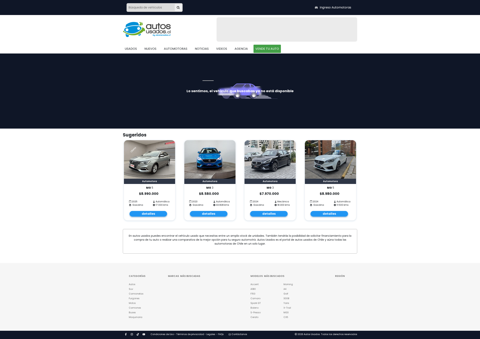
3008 (286, 298)
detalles (148, 214)
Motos (132, 303)
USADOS (131, 49)
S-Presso (255, 312)
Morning (288, 284)
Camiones (135, 307)
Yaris (286, 303)
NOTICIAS (202, 49)
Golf (286, 293)
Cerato (254, 317)
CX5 (286, 317)
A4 (285, 289)
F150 (252, 293)
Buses (132, 312)
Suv (131, 289)
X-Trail (287, 307)
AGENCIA (241, 49)
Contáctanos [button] (239, 334)
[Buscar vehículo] (178, 7)
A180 (253, 289)
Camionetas (136, 293)
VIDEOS (221, 49)
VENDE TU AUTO (267, 49)
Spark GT (255, 303)
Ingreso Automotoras (335, 7)
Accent (254, 284)
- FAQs (220, 334)
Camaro (255, 298)
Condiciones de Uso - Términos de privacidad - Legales (183, 334)
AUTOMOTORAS (175, 49)
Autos (132, 284)
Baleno (254, 307)
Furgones (134, 298)
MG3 (286, 312)
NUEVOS (150, 49)
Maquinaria (135, 317)
